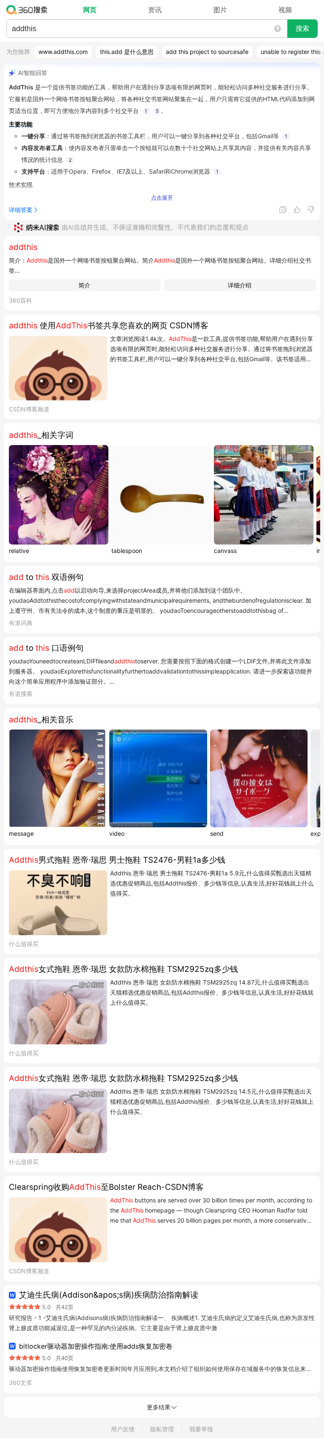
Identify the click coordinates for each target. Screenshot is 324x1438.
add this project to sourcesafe (207, 51)
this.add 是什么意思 (127, 51)
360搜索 (28, 10)
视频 (285, 9)
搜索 (302, 28)
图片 (220, 9)
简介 (84, 285)
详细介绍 (239, 285)
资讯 (155, 9)
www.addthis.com (63, 51)
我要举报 (201, 1429)
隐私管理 (162, 1429)
